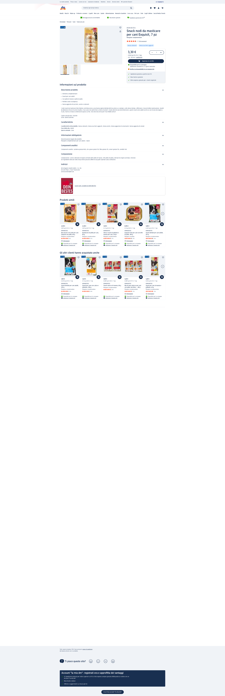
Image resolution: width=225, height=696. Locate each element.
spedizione (139, 57)
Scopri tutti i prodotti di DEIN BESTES (85, 186)
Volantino (103, 1)
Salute (102, 13)
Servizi (108, 1)
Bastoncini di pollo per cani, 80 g (90, 233)
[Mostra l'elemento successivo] (162, 213)
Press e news (73, 1)
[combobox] (107, 8)
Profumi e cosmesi (81, 13)
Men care (96, 13)
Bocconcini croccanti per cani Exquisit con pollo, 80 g (69, 233)
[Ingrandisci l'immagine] (91, 45)
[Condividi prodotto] (120, 31)
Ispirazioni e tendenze (93, 1)
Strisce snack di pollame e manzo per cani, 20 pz (111, 233)
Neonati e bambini (120, 13)
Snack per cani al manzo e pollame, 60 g (153, 286)
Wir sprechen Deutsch (126, 1)
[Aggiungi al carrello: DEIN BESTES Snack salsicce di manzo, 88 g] (120, 277)
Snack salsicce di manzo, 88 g (112, 285)
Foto (142, 13)
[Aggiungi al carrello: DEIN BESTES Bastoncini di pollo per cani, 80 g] (98, 224)
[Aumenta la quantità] (161, 52)
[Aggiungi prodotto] (120, 28)
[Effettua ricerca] (131, 8)
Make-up (72, 13)
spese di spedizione (87, 649)
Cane (74, 21)
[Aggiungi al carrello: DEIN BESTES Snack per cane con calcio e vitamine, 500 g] (98, 277)
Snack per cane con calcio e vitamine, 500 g (90, 286)
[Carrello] (162, 8)
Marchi (67, 13)
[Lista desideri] (155, 8)
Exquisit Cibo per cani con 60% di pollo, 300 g (134, 233)
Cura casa (130, 13)
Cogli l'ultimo (148, 13)
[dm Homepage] (63, 8)
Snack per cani (80, 21)
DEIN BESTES (131, 28)
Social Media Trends (159, 13)
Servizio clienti (115, 1)
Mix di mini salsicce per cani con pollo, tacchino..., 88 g (133, 286)
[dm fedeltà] (159, 2)
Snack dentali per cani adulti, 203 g (154, 233)
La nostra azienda (64, 1)
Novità (61, 13)
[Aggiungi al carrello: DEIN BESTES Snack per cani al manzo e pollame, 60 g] (162, 277)
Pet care (136, 13)
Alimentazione (110, 13)
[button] (91, 661)
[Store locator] (151, 8)
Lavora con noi (82, 1)
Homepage (62, 21)
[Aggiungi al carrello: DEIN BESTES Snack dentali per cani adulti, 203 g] (162, 224)
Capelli (91, 13)
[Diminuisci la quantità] (152, 52)
